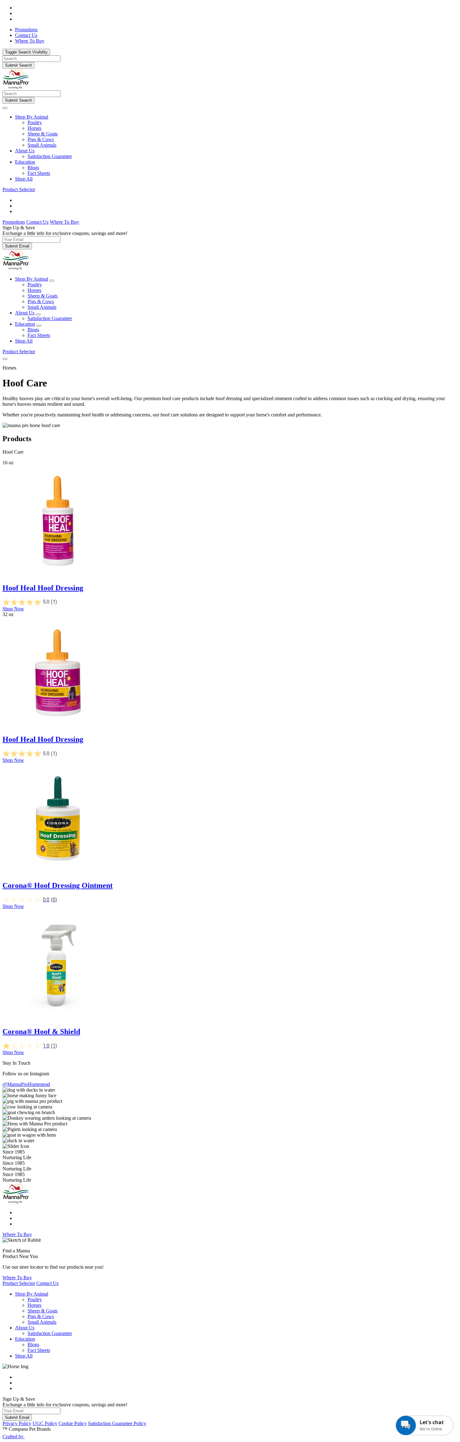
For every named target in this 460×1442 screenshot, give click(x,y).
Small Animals (42, 145)
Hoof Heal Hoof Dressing (43, 588)
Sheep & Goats (43, 133)
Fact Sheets (39, 173)
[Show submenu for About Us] (38, 314)
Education (25, 162)
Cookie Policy (73, 1423)
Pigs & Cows (41, 139)
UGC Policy (45, 1423)
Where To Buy (64, 222)
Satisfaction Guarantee (50, 156)
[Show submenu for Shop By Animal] (51, 281)
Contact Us (37, 222)
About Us (24, 150)
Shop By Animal (31, 117)
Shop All (24, 178)
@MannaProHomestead (26, 1084)
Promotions (14, 222)
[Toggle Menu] (5, 108)
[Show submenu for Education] (38, 326)
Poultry (35, 122)
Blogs (33, 167)
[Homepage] (16, 87)
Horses (34, 128)
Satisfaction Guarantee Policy (117, 1423)
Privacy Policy (17, 1423)
